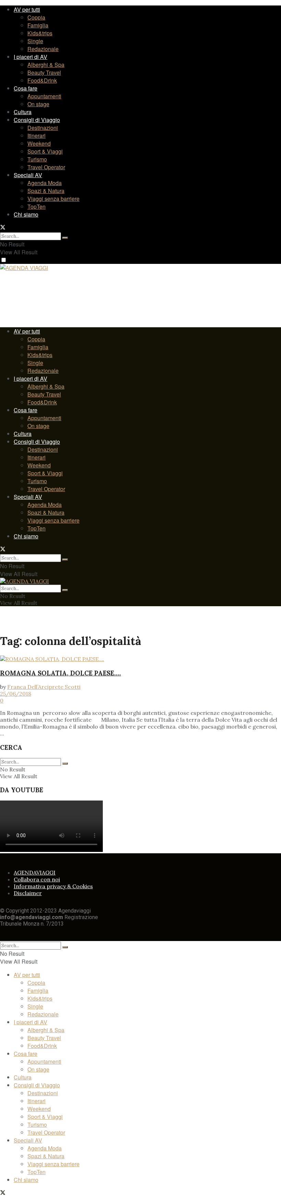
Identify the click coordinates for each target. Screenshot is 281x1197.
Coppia (36, 17)
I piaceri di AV (30, 57)
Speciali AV (28, 175)
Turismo (37, 159)
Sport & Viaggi (45, 151)
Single (35, 41)
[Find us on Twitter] (2, 228)
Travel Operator (46, 167)
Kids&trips (39, 33)
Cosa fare (25, 88)
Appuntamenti (44, 96)
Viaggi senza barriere (53, 199)
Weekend (39, 143)
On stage (38, 104)
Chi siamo (26, 214)
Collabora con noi (37, 879)
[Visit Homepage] (24, 268)
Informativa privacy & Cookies (53, 886)
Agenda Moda (44, 183)
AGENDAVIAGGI (35, 872)
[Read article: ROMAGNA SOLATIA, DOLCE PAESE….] (140, 659)
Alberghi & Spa (45, 65)
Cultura (23, 112)
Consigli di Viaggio (37, 120)
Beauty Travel (44, 72)
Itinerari (36, 135)
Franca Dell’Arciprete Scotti (44, 686)
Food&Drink (42, 80)
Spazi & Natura (45, 191)
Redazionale (43, 49)
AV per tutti (27, 9)
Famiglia (37, 25)
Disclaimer (28, 893)
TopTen (36, 206)
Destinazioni (42, 128)
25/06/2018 (15, 693)
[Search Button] (65, 238)
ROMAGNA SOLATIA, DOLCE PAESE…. (60, 673)
